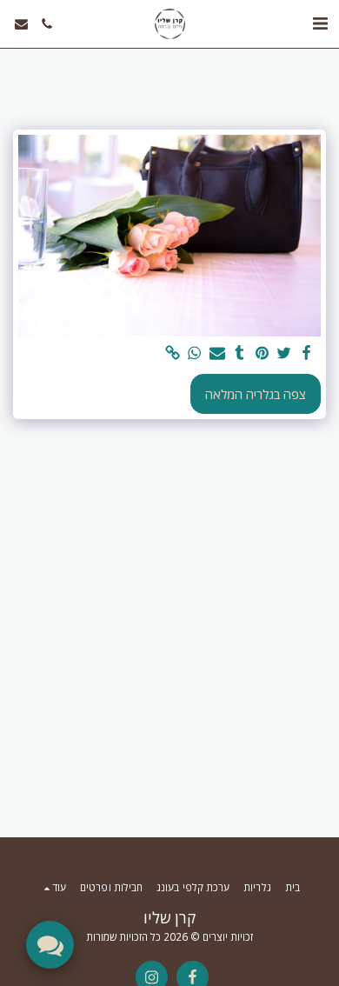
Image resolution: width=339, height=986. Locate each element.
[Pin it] (261, 353)
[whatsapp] (195, 353)
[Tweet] (284, 353)
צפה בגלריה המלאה (255, 394)
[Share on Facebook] (306, 353)
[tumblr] (239, 353)
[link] (172, 353)
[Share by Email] (216, 353)
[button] (320, 23)
